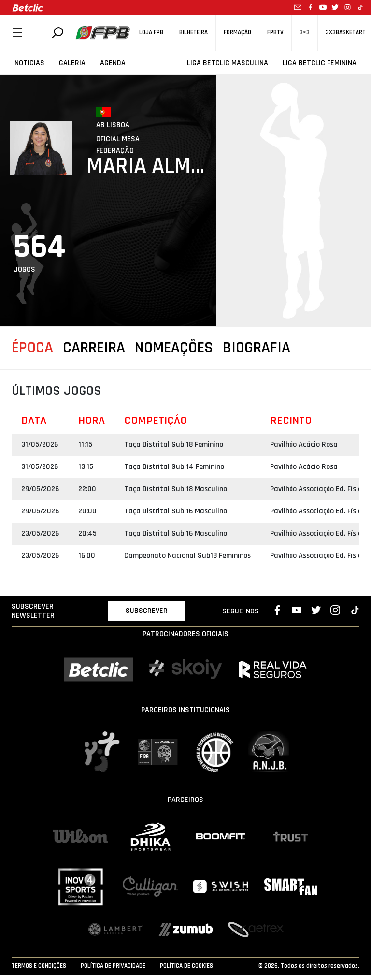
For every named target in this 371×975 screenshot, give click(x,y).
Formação (237, 33)
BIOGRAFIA (256, 347)
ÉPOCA (32, 347)
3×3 (305, 33)
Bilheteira (193, 33)
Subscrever (147, 611)
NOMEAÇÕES (174, 347)
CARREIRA (94, 347)
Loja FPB (151, 33)
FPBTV (275, 33)
